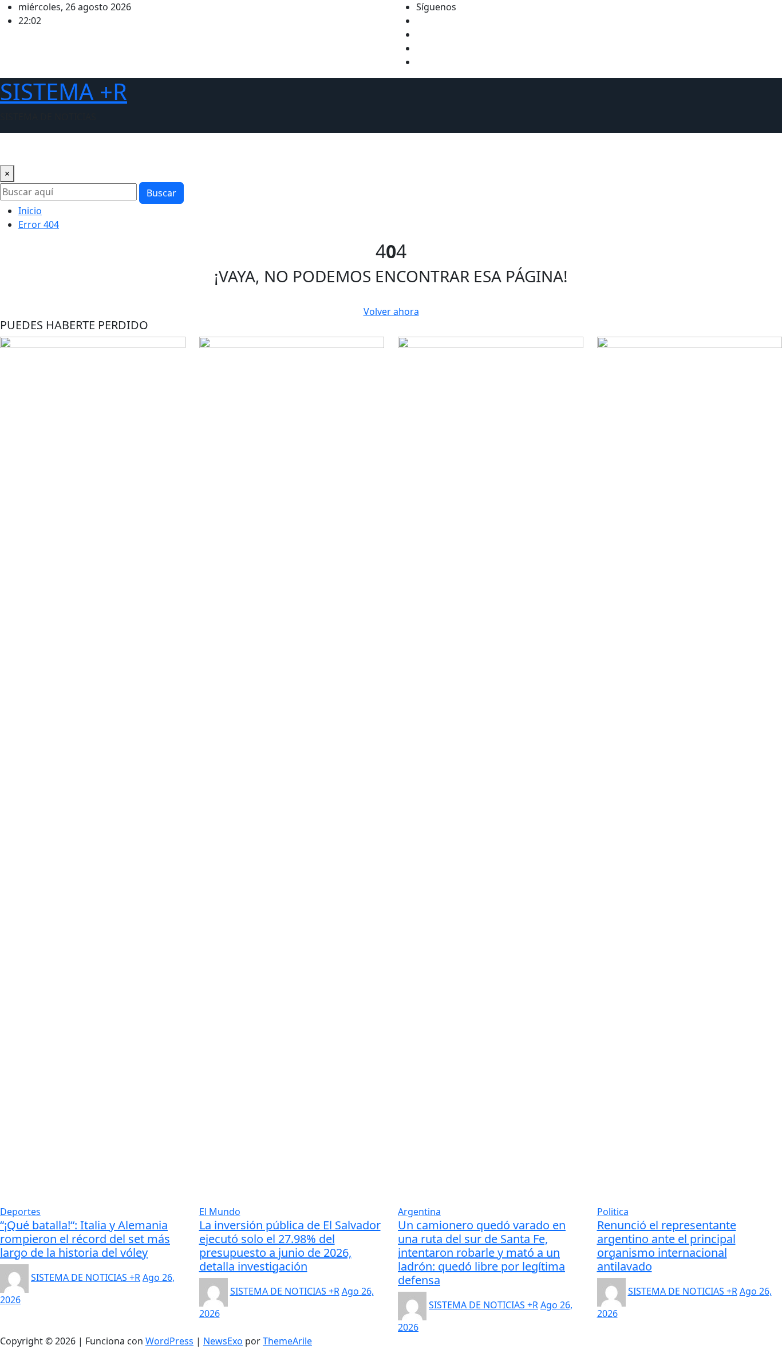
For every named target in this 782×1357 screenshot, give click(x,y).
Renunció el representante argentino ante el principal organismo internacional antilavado (666, 1245)
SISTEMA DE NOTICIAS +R (85, 1277)
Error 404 (38, 224)
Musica (356, 149)
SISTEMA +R (63, 91)
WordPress (169, 1341)
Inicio (30, 210)
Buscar (161, 193)
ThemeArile (287, 1341)
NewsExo (223, 1341)
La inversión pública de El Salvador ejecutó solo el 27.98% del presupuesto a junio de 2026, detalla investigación (290, 1245)
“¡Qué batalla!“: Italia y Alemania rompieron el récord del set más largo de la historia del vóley (85, 1238)
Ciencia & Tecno (234, 149)
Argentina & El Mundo (52, 149)
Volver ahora (391, 311)
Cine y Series (304, 149)
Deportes (170, 149)
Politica (125, 149)
